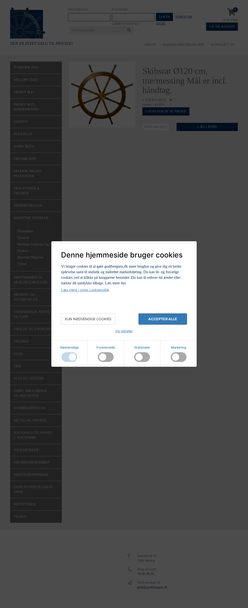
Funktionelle (105, 347)
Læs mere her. (115, 283)
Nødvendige (69, 347)
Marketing (178, 347)
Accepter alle (162, 319)
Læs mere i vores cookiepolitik (85, 290)
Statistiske (142, 347)
